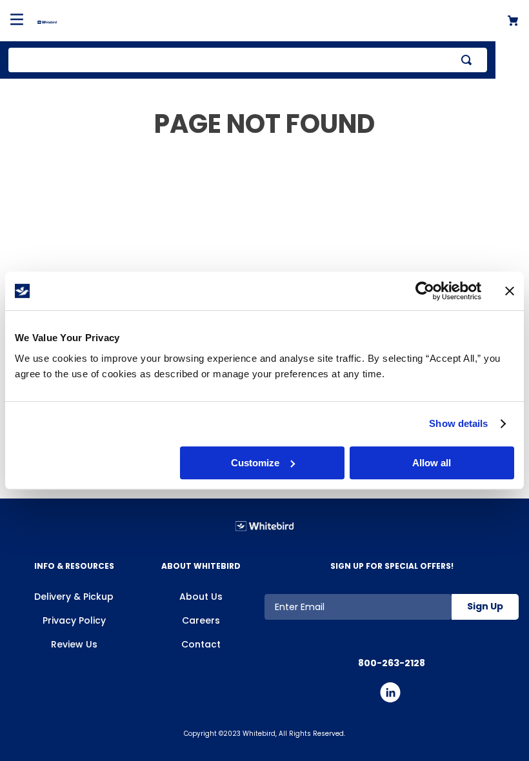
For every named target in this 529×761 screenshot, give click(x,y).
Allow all (431, 462)
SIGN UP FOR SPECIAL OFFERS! (392, 565)
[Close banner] (509, 290)
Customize (255, 462)
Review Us (74, 644)
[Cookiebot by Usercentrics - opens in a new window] (424, 291)
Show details (458, 423)
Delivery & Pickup (74, 596)
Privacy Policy (74, 620)
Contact (201, 644)
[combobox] (247, 60)
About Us (201, 596)
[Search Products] (469, 60)
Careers (201, 620)
